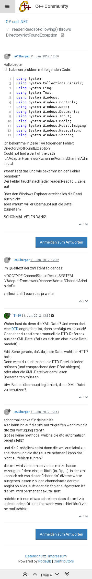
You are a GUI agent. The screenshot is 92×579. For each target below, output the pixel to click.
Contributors (64, 561)
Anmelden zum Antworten (61, 242)
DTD (15, 329)
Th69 (17, 315)
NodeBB (44, 561)
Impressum (57, 556)
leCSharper (22, 56)
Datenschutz (35, 556)
